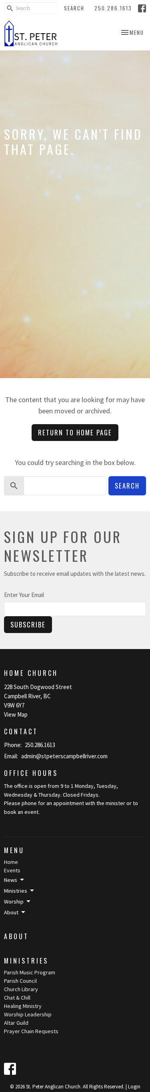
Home (11, 862)
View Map (16, 714)
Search (74, 8)
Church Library (21, 989)
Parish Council (20, 980)
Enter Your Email (24, 595)
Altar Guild (16, 1022)
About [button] (11, 912)
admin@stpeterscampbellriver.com (64, 756)
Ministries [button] (15, 890)
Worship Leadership (28, 1014)
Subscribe (28, 624)
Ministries (26, 961)
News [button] (10, 880)
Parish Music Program (29, 972)
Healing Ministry (23, 1006)
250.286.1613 (113, 8)
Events (12, 870)
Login (134, 1086)
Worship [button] (14, 901)
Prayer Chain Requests (31, 1031)
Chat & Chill (17, 997)
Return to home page (75, 432)
